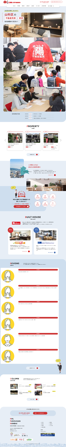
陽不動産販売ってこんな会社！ (21, 206)
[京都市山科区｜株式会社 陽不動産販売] (11, 1)
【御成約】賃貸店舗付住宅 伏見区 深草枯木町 (39, 118)
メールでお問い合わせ (41, 413)
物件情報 (51, 422)
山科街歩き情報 (43, 427)
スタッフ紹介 (51, 425)
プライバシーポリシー (43, 431)
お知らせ (42, 422)
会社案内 (42, 425)
